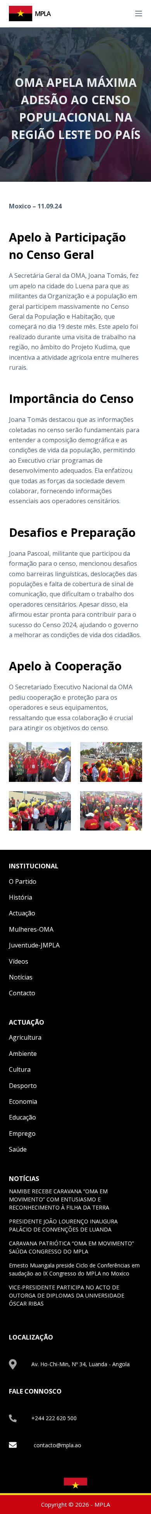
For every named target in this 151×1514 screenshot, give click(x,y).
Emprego (22, 1133)
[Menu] (138, 13)
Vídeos (18, 961)
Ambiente (23, 1053)
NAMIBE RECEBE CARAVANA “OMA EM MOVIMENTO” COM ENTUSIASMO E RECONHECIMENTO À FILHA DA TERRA (59, 1199)
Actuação (22, 913)
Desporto (23, 1085)
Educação (22, 1117)
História (20, 897)
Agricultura (25, 1037)
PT (123, 13)
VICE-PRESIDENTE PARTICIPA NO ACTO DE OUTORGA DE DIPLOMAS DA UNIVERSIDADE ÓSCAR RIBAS (66, 1295)
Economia (23, 1101)
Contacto (22, 993)
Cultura (20, 1069)
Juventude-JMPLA (34, 945)
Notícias (21, 977)
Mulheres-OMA (31, 929)
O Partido (22, 881)
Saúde (18, 1149)
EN (114, 13)
